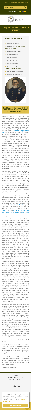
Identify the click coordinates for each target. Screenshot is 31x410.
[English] (23, 11)
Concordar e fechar (15, 405)
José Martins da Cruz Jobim (21, 210)
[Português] (20, 11)
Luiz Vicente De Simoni (18, 205)
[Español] (25, 11)
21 (11, 11)
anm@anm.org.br (15, 389)
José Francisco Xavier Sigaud (10, 212)
